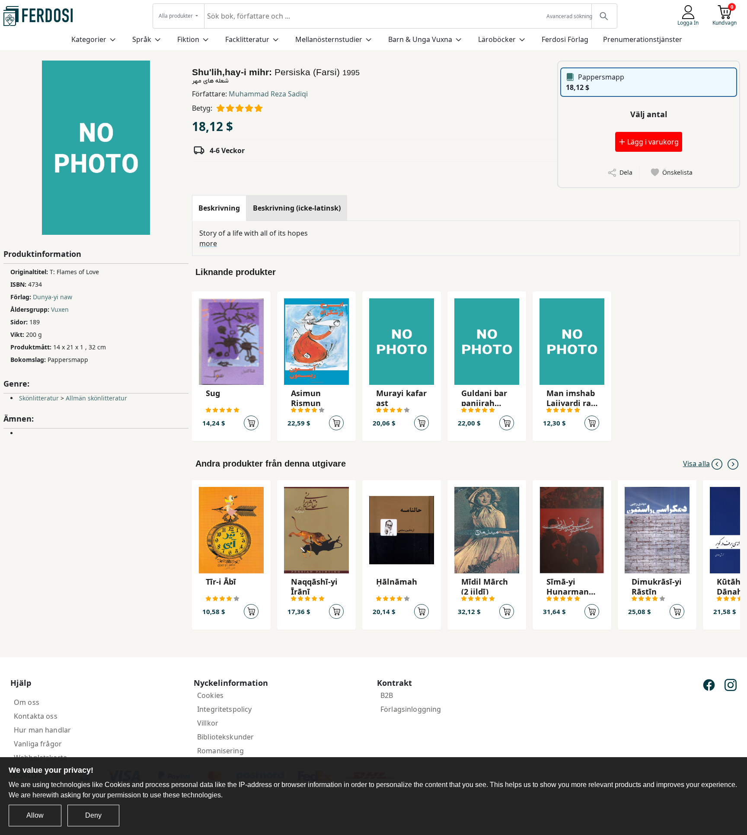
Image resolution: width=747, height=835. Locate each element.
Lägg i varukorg (652, 142)
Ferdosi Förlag (565, 39)
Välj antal (648, 114)
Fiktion (188, 39)
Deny (93, 815)
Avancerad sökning (569, 16)
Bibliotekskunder (225, 737)
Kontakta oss (35, 716)
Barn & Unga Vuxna (420, 39)
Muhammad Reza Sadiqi (268, 94)
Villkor (207, 723)
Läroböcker (497, 39)
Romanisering (220, 750)
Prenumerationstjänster (642, 39)
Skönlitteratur (39, 398)
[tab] (219, 208)
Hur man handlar (42, 730)
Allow (35, 815)
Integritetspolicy (224, 709)
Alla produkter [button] (176, 15)
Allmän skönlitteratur (96, 398)
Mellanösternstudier (328, 39)
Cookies (210, 695)
